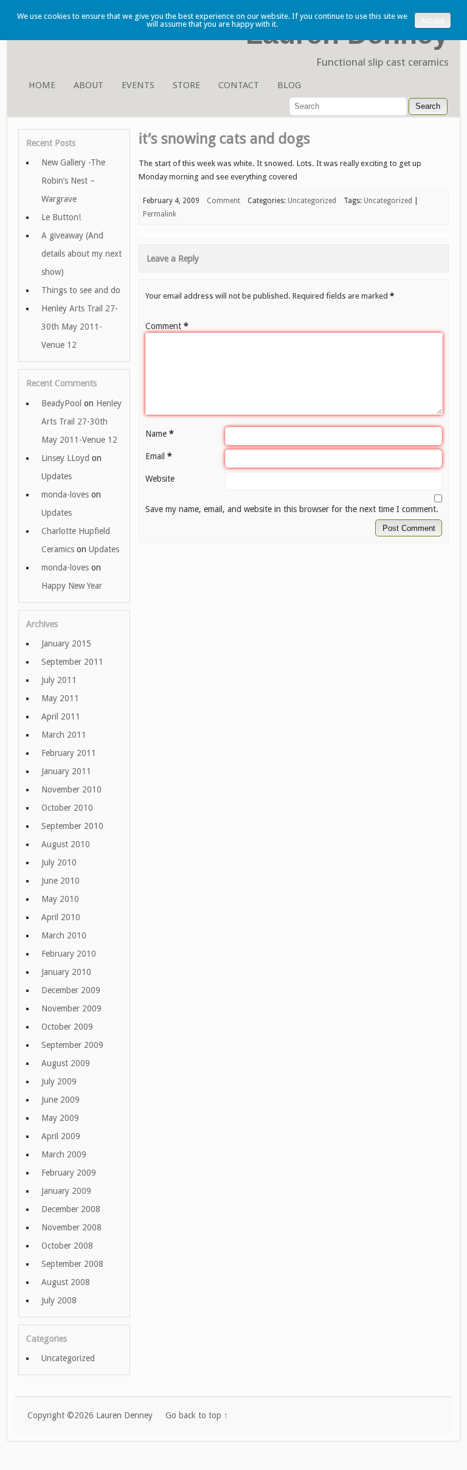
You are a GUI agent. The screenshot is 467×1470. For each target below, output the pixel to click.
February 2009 (68, 1172)
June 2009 (60, 1099)
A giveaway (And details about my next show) (81, 254)
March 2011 (63, 735)
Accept (433, 20)
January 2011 (66, 771)
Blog (289, 85)
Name (159, 434)
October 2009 (67, 1026)
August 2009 (65, 1063)
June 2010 (60, 881)
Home (42, 85)
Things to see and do (80, 290)
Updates (56, 476)
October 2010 (67, 808)
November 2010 (71, 789)
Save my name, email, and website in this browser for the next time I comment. (291, 509)
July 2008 (59, 1300)
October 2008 (67, 1245)
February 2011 (68, 753)
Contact (238, 85)
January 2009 (66, 1191)
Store (186, 85)
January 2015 (66, 643)
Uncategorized (312, 200)
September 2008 (72, 1264)
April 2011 (60, 716)
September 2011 (72, 662)
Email (158, 456)
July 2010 (59, 862)
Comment (167, 326)
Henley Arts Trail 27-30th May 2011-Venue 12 (79, 326)
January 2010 (66, 972)
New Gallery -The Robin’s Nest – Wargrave (73, 181)
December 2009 (70, 990)
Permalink (159, 214)
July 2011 (59, 680)
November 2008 (71, 1227)
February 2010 (68, 954)
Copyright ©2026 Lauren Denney (90, 1415)
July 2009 (59, 1081)
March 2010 (63, 935)
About (88, 85)
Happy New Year (71, 586)
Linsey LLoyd (65, 458)
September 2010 (72, 826)
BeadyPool (61, 403)
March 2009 (63, 1154)
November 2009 (71, 1008)
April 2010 (60, 917)
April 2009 (60, 1136)
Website (160, 479)
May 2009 (60, 1118)
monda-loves (65, 494)
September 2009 (72, 1045)
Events (138, 85)
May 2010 (60, 899)
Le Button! (61, 217)
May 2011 (60, 698)
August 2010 (65, 844)
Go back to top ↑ (196, 1415)
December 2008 (70, 1209)
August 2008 (65, 1282)
